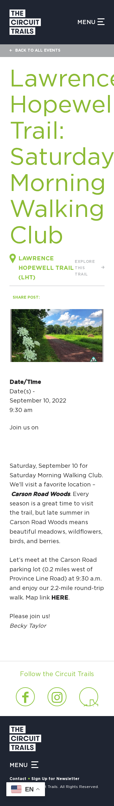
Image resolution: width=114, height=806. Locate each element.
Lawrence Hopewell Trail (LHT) (46, 268)
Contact (18, 779)
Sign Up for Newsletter (55, 779)
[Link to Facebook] (25, 696)
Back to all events (37, 50)
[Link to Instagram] (57, 696)
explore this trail (85, 268)
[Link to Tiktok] (88, 696)
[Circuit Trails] (43, 22)
